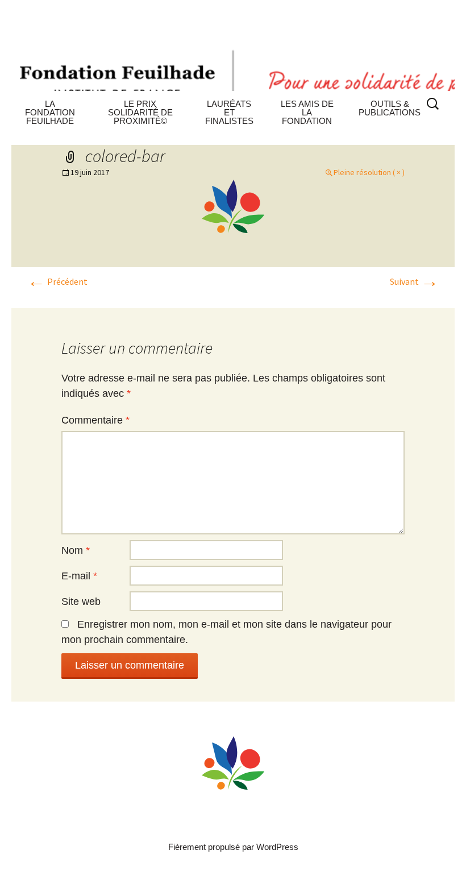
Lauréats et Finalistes (229, 112)
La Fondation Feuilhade (50, 112)
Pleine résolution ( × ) (369, 172)
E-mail (79, 576)
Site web (81, 601)
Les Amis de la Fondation (307, 112)
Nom (75, 550)
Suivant (414, 281)
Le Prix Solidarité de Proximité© (140, 112)
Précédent (57, 281)
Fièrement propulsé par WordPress (233, 847)
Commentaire (95, 420)
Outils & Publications (390, 108)
